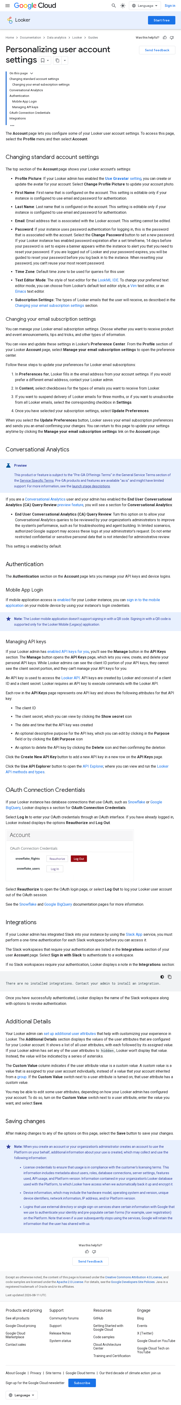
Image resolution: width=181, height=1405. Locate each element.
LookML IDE (108, 280)
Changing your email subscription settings (49, 305)
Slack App (134, 934)
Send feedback (157, 50)
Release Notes (60, 1333)
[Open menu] (7, 5)
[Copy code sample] (169, 977)
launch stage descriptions (91, 486)
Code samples (104, 1337)
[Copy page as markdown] (57, 60)
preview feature (70, 505)
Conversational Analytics (45, 499)
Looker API (70, 678)
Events (142, 1326)
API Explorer (93, 766)
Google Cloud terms (80, 1373)
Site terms (53, 1373)
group (22, 1077)
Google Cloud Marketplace (15, 1335)
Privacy (35, 1373)
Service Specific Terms (37, 480)
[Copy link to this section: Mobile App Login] (48, 590)
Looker (22, 20)
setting (123, 178)
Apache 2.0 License (70, 1282)
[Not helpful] (171, 37)
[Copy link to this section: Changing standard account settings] (103, 157)
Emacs (20, 291)
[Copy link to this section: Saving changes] (50, 1122)
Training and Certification (112, 1356)
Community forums (64, 1318)
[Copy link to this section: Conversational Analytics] (74, 450)
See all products (17, 1318)
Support (55, 1326)
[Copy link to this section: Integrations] (41, 923)
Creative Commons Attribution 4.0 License (133, 1277)
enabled (63, 600)
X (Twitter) (145, 1333)
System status (60, 1341)
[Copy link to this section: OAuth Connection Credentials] (90, 790)
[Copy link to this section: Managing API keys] (51, 642)
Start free (162, 20)
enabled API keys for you (68, 651)
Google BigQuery (58, 904)
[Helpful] (164, 37)
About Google (16, 1373)
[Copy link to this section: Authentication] (48, 565)
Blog (140, 1318)
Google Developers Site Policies (133, 1282)
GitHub (98, 1318)
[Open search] (114, 5)
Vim (133, 286)
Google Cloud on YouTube (156, 1341)
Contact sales (16, 1344)
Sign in (170, 6)
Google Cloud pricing (21, 1326)
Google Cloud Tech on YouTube (153, 1350)
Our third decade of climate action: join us (130, 1373)
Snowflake (136, 802)
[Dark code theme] (162, 977)
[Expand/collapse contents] (31, 73)
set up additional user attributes (70, 1033)
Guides (93, 37)
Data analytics (56, 37)
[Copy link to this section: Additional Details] (55, 1022)
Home (10, 37)
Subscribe (82, 1383)
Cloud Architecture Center (107, 1346)
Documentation (30, 37)
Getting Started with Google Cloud (108, 1327)
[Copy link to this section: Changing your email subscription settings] (100, 319)
